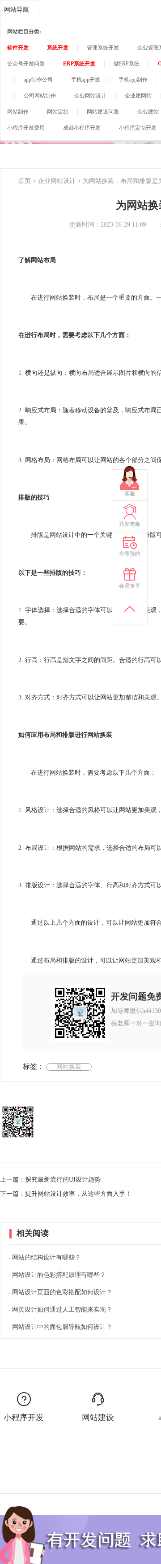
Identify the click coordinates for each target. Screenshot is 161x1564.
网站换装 (68, 1067)
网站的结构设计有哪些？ (46, 1257)
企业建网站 (138, 96)
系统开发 (57, 48)
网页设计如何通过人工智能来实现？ (62, 1309)
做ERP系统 (127, 64)
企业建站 (148, 112)
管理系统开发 (103, 48)
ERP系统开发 (79, 64)
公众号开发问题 (26, 64)
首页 (24, 181)
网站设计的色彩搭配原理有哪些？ (59, 1275)
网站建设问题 (103, 112)
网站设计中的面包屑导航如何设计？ (62, 1327)
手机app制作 (133, 80)
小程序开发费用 (26, 128)
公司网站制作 (40, 96)
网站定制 (57, 112)
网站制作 (18, 112)
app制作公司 (38, 80)
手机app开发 (85, 80)
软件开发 (18, 48)
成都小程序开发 (82, 128)
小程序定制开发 (138, 128)
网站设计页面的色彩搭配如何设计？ (62, 1292)
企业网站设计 (90, 96)
